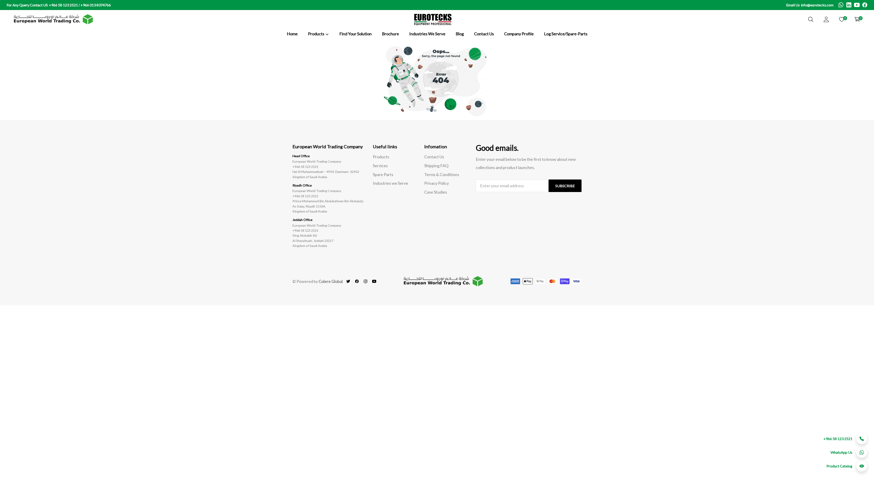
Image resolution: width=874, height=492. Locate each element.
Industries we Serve (390, 183)
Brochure (390, 33)
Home (292, 33)
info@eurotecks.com (817, 5)
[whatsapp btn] (861, 452)
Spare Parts (383, 174)
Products (381, 156)
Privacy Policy (436, 183)
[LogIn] (826, 19)
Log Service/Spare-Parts (565, 33)
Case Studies (435, 192)
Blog (460, 33)
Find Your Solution (355, 33)
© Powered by (317, 281)
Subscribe (565, 186)
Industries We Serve (427, 33)
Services (380, 165)
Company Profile (519, 33)
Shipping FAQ (436, 165)
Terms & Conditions (441, 174)
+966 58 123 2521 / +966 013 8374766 (80, 5)
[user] (811, 19)
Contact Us (484, 33)
